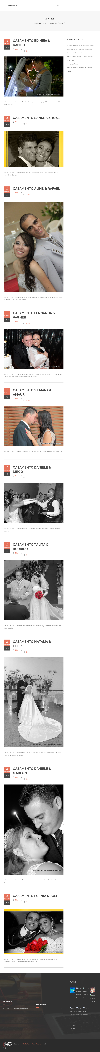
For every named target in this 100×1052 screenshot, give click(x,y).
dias (16, 49)
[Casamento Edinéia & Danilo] (33, 76)
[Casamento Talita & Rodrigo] (33, 590)
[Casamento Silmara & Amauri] (33, 426)
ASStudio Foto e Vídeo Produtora (49, 23)
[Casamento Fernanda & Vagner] (33, 349)
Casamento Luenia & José (35, 896)
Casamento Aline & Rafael (36, 188)
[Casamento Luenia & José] (33, 931)
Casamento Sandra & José (36, 118)
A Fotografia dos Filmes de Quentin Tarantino (81, 45)
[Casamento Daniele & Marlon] (33, 829)
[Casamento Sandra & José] (33, 149)
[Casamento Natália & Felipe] (33, 702)
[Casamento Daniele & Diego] (33, 503)
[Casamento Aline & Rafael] (33, 247)
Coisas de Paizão (72, 64)
